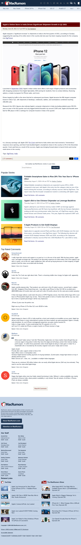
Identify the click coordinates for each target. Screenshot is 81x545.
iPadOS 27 (62, 8)
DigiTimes (9, 38)
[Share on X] (71, 159)
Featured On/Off (6, 535)
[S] (5, 379)
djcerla (14, 271)
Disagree (25, 266)
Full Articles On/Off (16, 535)
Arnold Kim (4, 436)
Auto (33, 535)
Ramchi (14, 283)
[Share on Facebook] (76, 159)
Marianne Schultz (23, 457)
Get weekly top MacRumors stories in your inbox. (40, 164)
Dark (40, 535)
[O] (5, 321)
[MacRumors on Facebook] (48, 3)
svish (13, 372)
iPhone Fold (41, 8)
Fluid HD (28, 535)
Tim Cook (31, 142)
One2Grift (15, 314)
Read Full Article (29, 195)
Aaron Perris (21, 472)
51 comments (40, 241)
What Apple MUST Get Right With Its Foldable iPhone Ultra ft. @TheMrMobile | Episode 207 (64, 488)
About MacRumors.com (11, 421)
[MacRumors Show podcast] (41, 3)
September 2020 (17, 88)
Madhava (14, 333)
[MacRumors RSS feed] (64, 3)
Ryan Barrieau (22, 464)
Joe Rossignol (55, 227)
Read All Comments (40, 388)
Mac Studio (16, 8)
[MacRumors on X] (51, 3)
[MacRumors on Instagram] (44, 3)
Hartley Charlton (57, 181)
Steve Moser (4, 472)
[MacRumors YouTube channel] (57, 3)
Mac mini (6, 8)
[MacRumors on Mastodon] (54, 3)
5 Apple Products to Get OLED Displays (40, 225)
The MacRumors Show (55, 482)
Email (2, 439)
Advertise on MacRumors (12, 426)
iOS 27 (52, 8)
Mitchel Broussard (6, 450)
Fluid (24, 535)
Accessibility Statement (7, 532)
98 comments (40, 217)
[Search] (75, 3)
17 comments (8, 158)
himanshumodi (17, 253)
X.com (6, 439)
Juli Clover (4, 443)
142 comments (40, 195)
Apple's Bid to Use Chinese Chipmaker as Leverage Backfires (50, 201)
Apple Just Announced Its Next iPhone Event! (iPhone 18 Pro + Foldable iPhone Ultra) (24, 488)
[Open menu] (2, 3)
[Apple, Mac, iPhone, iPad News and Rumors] (15, 5)
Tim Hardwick (32, 29)
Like (21, 266)
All (78, 8)
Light (36, 535)
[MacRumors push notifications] (61, 3)
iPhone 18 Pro (29, 8)
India (16, 153)
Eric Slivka (21, 436)
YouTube (8, 482)
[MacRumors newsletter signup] (68, 3)
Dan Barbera (4, 464)
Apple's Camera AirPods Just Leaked (23, 504)
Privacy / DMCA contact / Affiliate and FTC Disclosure (14, 529)
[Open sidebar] (78, 3)
